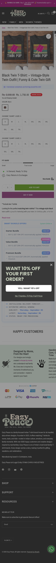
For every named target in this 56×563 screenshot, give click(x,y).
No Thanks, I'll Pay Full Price (28, 296)
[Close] (51, 265)
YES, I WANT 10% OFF (28, 288)
